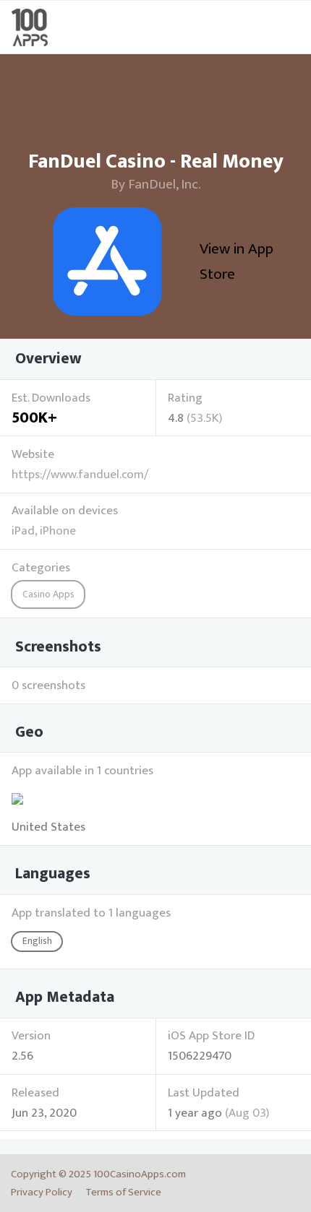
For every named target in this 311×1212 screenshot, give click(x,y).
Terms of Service (123, 1192)
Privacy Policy (41, 1192)
